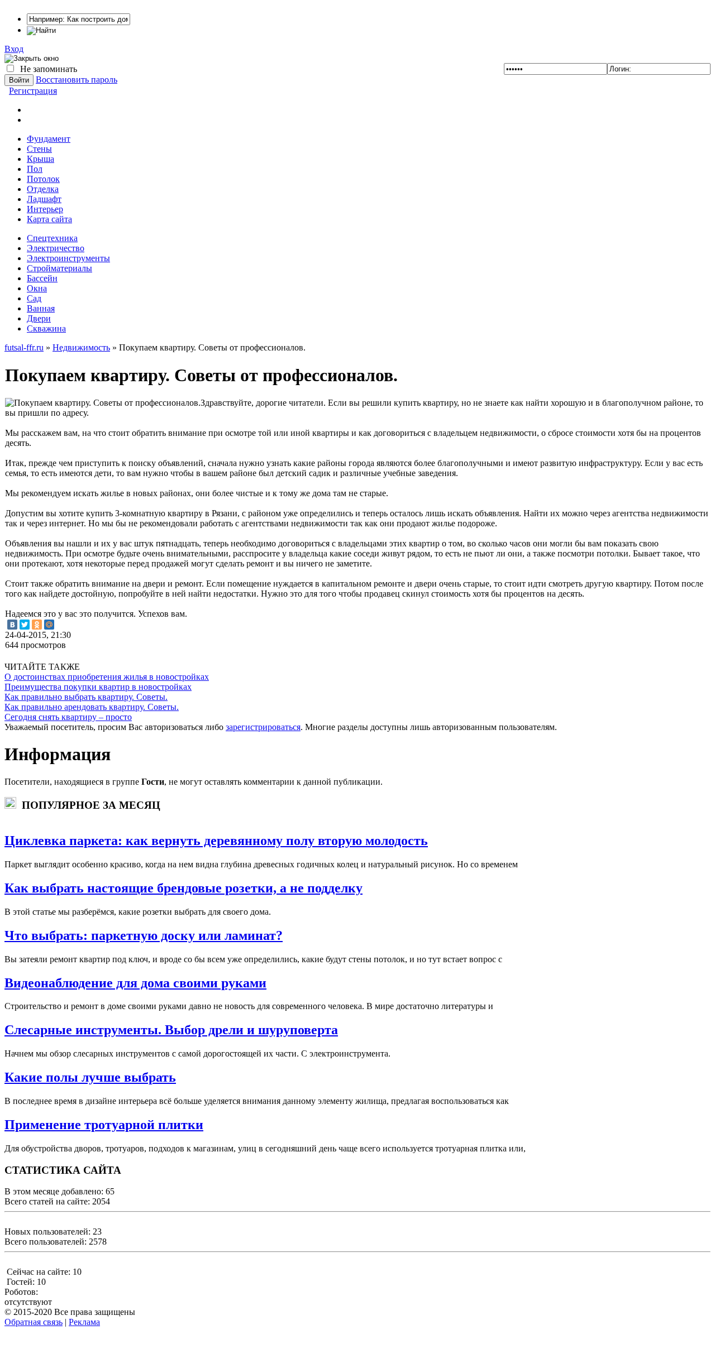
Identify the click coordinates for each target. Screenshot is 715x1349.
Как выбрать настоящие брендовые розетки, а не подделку (183, 888)
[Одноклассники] (37, 625)
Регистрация (33, 90)
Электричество (55, 248)
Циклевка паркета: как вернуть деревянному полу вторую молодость (216, 840)
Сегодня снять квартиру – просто (68, 717)
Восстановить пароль (76, 79)
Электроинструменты (68, 258)
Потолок (43, 179)
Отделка (43, 189)
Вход (13, 49)
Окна (37, 288)
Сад (34, 298)
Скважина (46, 328)
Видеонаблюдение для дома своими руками (135, 983)
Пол (34, 169)
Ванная (41, 308)
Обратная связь (33, 1322)
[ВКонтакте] (12, 625)
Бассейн (42, 278)
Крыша (40, 159)
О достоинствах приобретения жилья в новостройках (106, 676)
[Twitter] (25, 625)
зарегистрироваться (263, 727)
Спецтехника (52, 238)
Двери (39, 318)
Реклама (84, 1322)
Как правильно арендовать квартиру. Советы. (91, 707)
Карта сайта (49, 219)
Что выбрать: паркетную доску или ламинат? (143, 935)
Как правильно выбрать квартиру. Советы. (86, 697)
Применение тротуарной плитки (103, 1124)
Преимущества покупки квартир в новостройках (98, 687)
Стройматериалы (59, 268)
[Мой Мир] (49, 625)
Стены (39, 148)
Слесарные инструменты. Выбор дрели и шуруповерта (171, 1029)
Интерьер (45, 209)
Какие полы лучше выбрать (90, 1077)
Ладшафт (44, 199)
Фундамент (48, 138)
